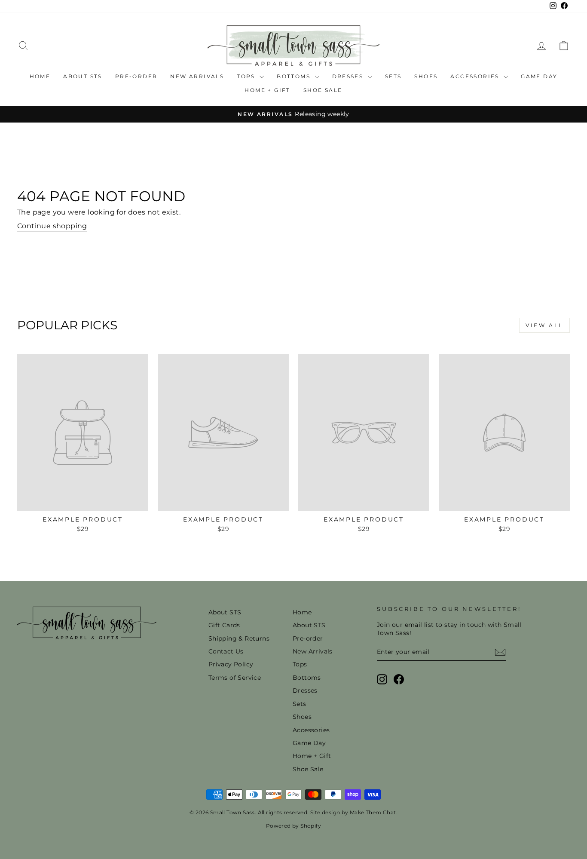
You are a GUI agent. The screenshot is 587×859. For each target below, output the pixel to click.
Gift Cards (224, 625)
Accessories (475, 76)
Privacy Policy (231, 664)
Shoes (425, 76)
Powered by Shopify (293, 825)
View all (544, 325)
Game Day (539, 76)
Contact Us (226, 651)
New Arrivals (197, 76)
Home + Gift (267, 90)
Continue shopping (52, 226)
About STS (82, 76)
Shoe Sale (322, 90)
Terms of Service (234, 677)
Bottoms (294, 76)
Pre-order (136, 76)
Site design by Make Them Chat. (353, 812)
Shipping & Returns (238, 638)
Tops (247, 76)
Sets (393, 76)
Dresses (349, 76)
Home (40, 76)
